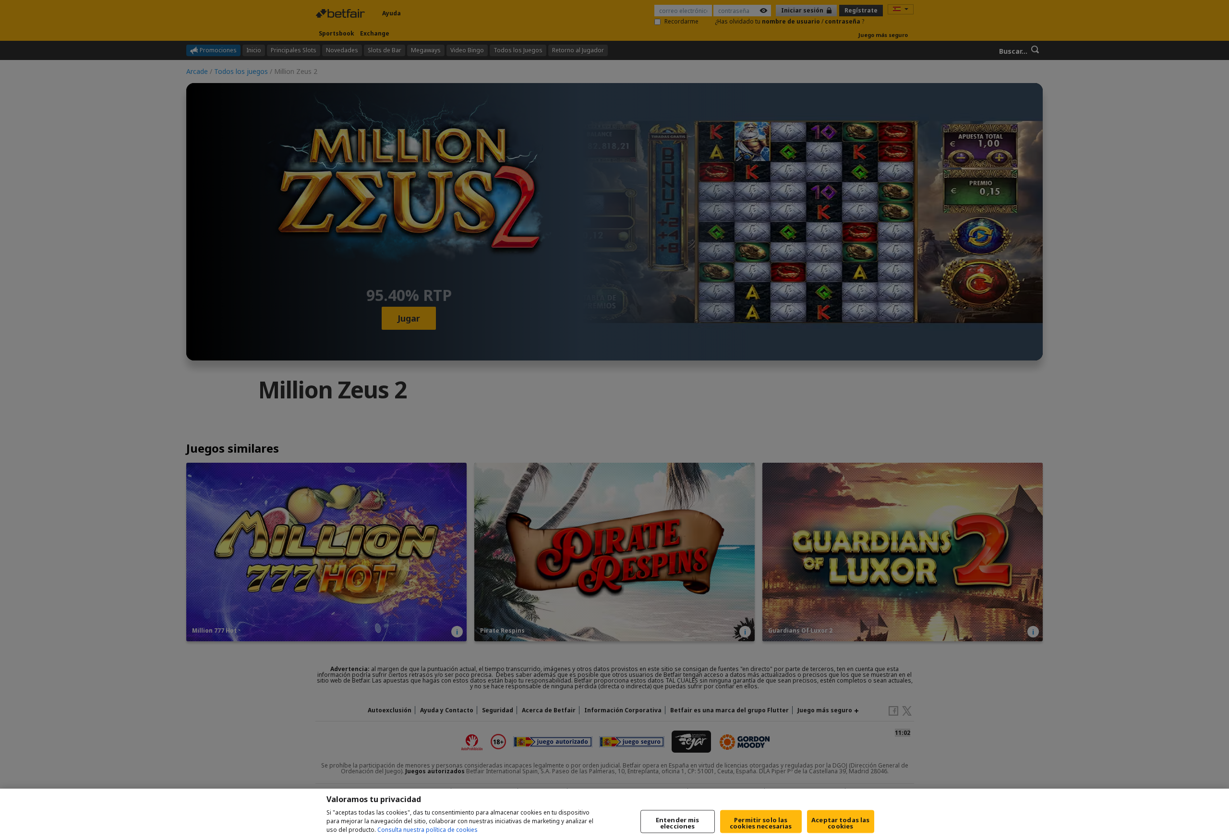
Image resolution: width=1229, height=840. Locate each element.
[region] (614, 814)
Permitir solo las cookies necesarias (761, 823)
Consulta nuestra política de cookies (427, 830)
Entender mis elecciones (677, 823)
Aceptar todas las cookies (840, 823)
